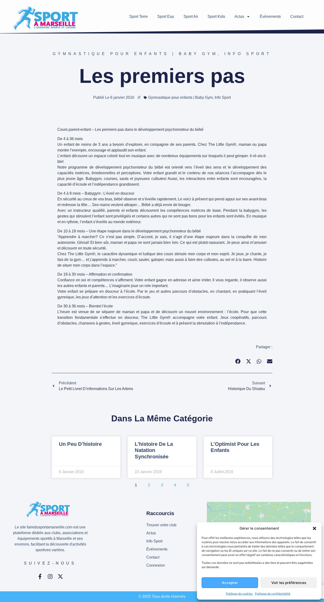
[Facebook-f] (40, 576)
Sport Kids (216, 16)
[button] (314, 528)
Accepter (230, 582)
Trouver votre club (161, 525)
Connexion (155, 565)
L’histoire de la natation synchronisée (154, 450)
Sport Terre (138, 16)
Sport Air (191, 16)
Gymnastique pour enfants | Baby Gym (135, 54)
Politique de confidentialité (272, 593)
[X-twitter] (60, 576)
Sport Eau (165, 16)
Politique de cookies (239, 593)
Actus (239, 16)
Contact (296, 16)
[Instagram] (50, 576)
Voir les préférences (288, 582)
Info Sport (247, 54)
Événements (270, 16)
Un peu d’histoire (80, 444)
